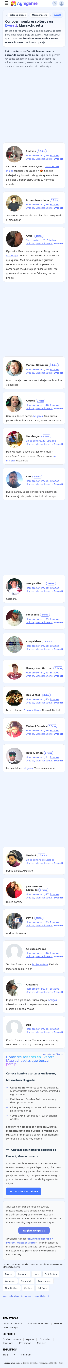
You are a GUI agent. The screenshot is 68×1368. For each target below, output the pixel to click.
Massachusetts (43, 158)
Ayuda (30, 1339)
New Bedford (11, 1287)
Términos (8, 1343)
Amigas (52, 999)
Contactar (45, 1339)
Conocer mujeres (12, 1323)
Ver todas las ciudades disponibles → (26, 1296)
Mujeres (38, 416)
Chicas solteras (32, 710)
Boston (8, 1274)
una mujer (12, 255)
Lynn (36, 1274)
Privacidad (25, 1343)
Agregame (27, 3)
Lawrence (23, 1274)
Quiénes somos (12, 1339)
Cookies (41, 1343)
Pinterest (26, 1354)
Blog (5, 1354)
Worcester (10, 1281)
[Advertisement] (34, 106)
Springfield (26, 1281)
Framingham (44, 1281)
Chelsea (28, 1287)
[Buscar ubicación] (55, 3)
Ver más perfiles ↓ (53, 1054)
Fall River (42, 1287)
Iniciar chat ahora (24, 1191)
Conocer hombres (38, 1323)
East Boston (51, 1274)
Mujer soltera (40, 964)
